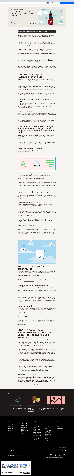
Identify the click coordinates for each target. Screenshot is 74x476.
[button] (15, 3)
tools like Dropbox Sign (49, 86)
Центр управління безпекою (48, 435)
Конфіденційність (60, 428)
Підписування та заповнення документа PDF (24, 430)
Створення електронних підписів (24, 436)
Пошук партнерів (47, 442)
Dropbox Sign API (11, 426)
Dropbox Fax (10, 428)
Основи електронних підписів (18, 9)
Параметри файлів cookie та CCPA (37, 433)
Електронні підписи (24, 425)
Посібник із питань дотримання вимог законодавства (48, 431)
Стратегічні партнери (48, 440)
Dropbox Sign (10, 424)
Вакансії (58, 424)
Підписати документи (24, 427)
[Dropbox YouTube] (13, 450)
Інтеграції (10, 430)
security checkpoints (29, 281)
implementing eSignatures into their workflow (29, 275)
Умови (58, 426)
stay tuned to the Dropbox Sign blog (40, 370)
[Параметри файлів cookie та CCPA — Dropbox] (16, 468)
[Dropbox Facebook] (11, 450)
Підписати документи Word (24, 441)
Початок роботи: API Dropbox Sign (36, 439)
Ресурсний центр (47, 428)
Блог (11, 9)
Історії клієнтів (47, 426)
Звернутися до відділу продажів (50, 3)
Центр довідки (35, 424)
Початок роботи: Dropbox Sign (37, 436)
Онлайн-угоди (23, 433)
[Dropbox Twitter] (9, 450)
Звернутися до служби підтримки (36, 430)
